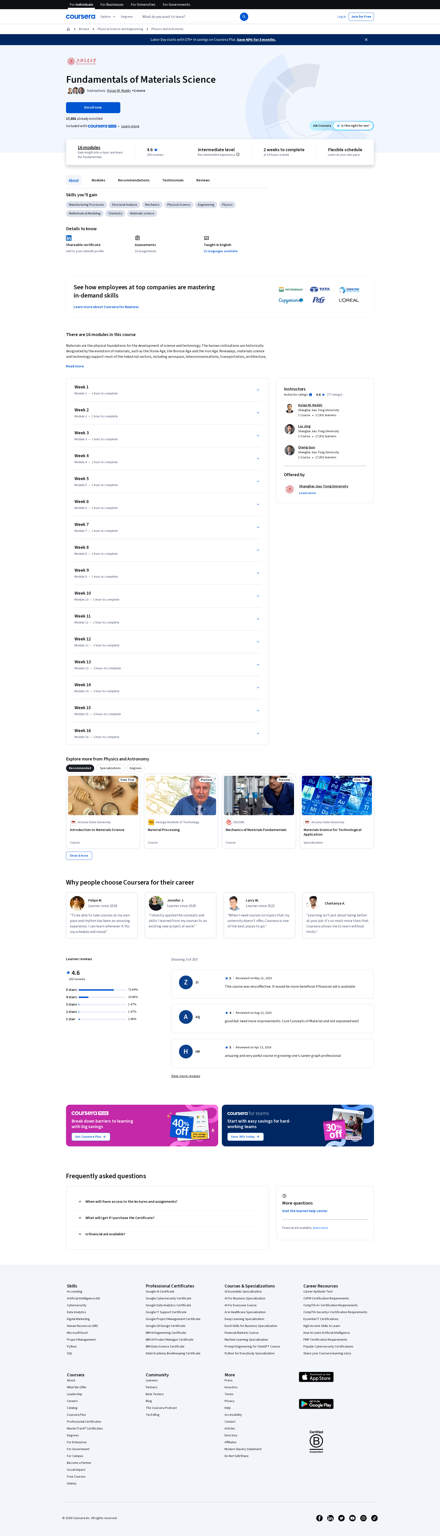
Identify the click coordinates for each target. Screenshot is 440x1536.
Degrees (73, 1435)
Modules (98, 180)
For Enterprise (77, 1442)
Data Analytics (76, 1312)
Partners (151, 1387)
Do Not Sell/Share (237, 1456)
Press (229, 1380)
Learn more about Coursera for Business (106, 306)
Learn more (130, 126)
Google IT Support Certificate (166, 1312)
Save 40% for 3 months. (256, 39)
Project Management (81, 1339)
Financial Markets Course (242, 1333)
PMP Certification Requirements (325, 1339)
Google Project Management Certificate (173, 1319)
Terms (229, 1394)
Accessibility (233, 1415)
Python (72, 1346)
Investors (231, 1387)
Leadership (74, 1394)
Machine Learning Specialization (246, 1339)
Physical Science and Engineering (120, 29)
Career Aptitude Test (318, 1291)
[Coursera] (80, 16)
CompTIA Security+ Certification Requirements (335, 1312)
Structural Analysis (124, 204)
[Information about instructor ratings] (310, 394)
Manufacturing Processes (86, 204)
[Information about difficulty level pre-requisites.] (238, 154)
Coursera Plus (76, 1415)
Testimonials (173, 180)
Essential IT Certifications (320, 1319)
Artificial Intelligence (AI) (83, 1298)
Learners (152, 1380)
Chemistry (115, 213)
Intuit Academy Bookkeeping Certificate (173, 1353)
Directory (231, 1435)
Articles (230, 1428)
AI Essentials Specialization (243, 1291)
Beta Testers (155, 1394)
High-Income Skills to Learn (321, 1326)
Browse (84, 29)
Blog (149, 1401)
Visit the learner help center (304, 1210)
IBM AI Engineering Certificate (166, 1333)
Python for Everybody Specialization (250, 1353)
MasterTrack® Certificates (85, 1428)
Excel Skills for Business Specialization (251, 1326)
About (74, 180)
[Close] (366, 40)
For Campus (75, 1456)
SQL (69, 1353)
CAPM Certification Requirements (326, 1298)
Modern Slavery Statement (243, 1449)
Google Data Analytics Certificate (168, 1305)
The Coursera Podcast (161, 1408)
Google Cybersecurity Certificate (168, 1298)
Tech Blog (153, 1415)
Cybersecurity (76, 1305)
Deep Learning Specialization (244, 1319)
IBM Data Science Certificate (165, 1346)
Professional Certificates (84, 1421)
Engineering (206, 204)
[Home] (68, 29)
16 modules (89, 147)
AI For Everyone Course (241, 1305)
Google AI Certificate (160, 1291)
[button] (127, 17)
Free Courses (76, 1476)
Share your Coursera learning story (327, 1353)
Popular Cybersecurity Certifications (328, 1346)
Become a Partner (79, 1463)
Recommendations (133, 180)
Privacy (230, 1401)
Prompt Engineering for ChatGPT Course (252, 1346)
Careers (72, 1401)
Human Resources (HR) (82, 1326)
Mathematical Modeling (85, 213)
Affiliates (230, 1442)
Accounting (74, 1291)
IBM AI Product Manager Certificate (169, 1339)
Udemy (72, 1483)
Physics (227, 204)
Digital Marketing (78, 1319)
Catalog (72, 1408)
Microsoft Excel (77, 1333)
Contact (230, 1421)
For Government (78, 1449)
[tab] (80, 768)
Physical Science (178, 204)
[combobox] (185, 16)
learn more (320, 1228)
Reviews (203, 180)
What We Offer (77, 1387)
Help (228, 1408)
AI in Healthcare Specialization (245, 1312)
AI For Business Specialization (245, 1298)
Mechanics (152, 204)
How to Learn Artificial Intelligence (326, 1333)
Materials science (142, 213)
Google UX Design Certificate (165, 1326)
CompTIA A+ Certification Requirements (330, 1305)
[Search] (244, 17)
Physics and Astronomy (167, 29)
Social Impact (76, 1470)
